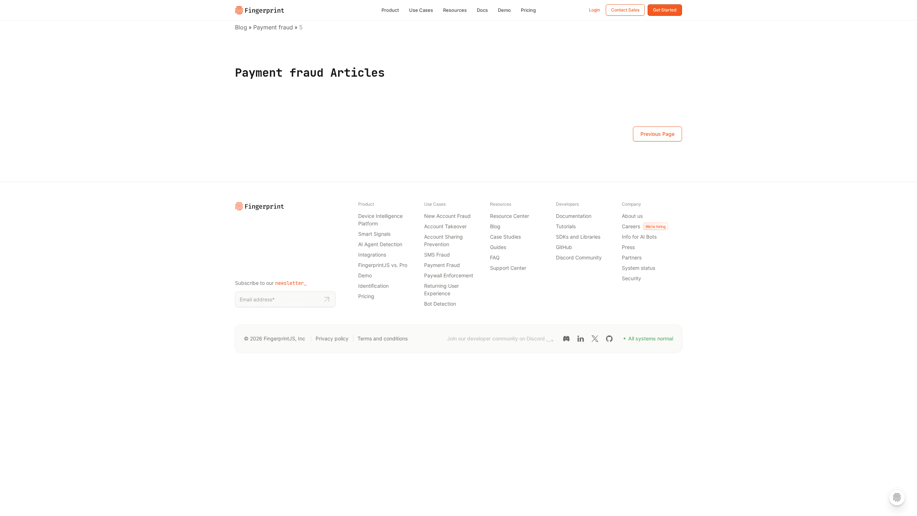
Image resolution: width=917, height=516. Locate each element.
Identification (373, 286)
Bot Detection (440, 304)
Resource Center (509, 216)
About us (632, 216)
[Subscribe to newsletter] (327, 299)
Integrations (372, 255)
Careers (644, 226)
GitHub (564, 247)
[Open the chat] (897, 497)
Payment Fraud (442, 265)
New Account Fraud (447, 216)
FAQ (495, 257)
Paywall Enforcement (448, 275)
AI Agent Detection (380, 244)
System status (638, 268)
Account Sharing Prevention (443, 240)
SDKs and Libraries (578, 237)
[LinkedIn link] (580, 338)
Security (631, 278)
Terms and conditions (382, 338)
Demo (504, 10)
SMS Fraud (437, 255)
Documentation (573, 216)
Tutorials (566, 226)
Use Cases (421, 10)
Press (628, 247)
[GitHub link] (609, 338)
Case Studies (505, 237)
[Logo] (259, 9)
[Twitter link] (595, 338)
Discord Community (579, 257)
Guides (498, 247)
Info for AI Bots (639, 237)
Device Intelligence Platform (380, 219)
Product (390, 10)
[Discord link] (566, 338)
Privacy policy (332, 338)
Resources (455, 10)
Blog (241, 27)
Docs (482, 10)
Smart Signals (374, 234)
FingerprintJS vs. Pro (382, 265)
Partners (632, 257)
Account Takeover (445, 226)
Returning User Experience (441, 289)
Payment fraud (273, 27)
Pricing (528, 10)
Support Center (508, 268)
